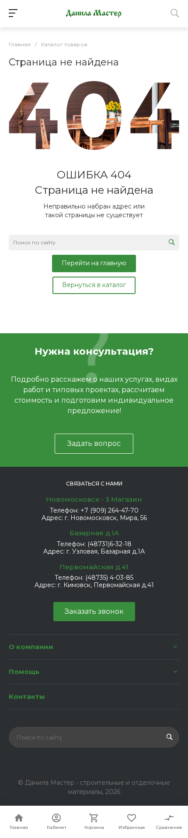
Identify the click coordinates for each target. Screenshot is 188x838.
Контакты (27, 696)
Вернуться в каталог (94, 285)
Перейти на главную (94, 263)
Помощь (24, 671)
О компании (31, 647)
